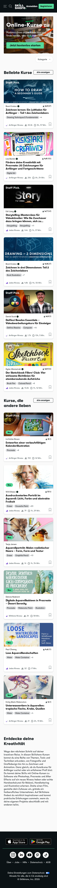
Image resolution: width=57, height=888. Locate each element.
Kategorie (42, 59)
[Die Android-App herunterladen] (40, 841)
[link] (28, 104)
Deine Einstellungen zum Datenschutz (26, 873)
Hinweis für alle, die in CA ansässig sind (28, 876)
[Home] (20, 6)
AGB (48, 862)
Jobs (17, 862)
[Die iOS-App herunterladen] (16, 841)
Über (9, 862)
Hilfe (25, 862)
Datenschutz (36, 862)
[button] (5, 6)
